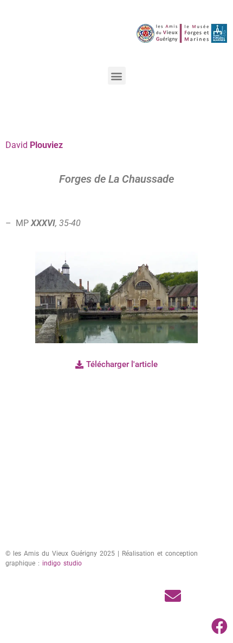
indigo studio (62, 563)
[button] (117, 76)
